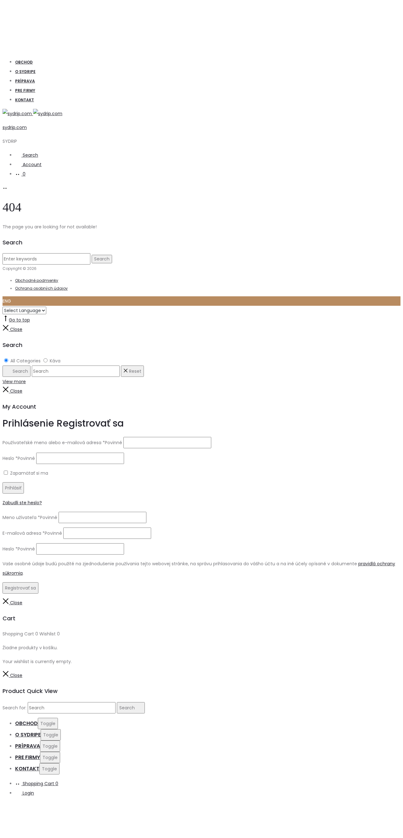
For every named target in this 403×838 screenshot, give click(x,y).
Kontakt (24, 100)
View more (14, 381)
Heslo (19, 458)
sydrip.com (15, 127)
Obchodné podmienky (36, 280)
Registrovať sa (20, 588)
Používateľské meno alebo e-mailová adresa (62, 442)
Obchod (24, 62)
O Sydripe (25, 71)
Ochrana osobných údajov (41, 288)
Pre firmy (25, 90)
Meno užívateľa (30, 517)
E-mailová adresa (32, 533)
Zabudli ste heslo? (22, 503)
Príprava (25, 81)
